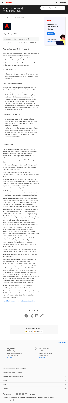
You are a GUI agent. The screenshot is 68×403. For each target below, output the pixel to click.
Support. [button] (5, 380)
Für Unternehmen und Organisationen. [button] (13, 376)
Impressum (22, 397)
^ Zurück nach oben (61, 342)
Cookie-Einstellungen (7, 400)
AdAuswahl (17, 400)
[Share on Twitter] (31, 317)
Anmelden (63, 2)
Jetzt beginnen (42, 357)
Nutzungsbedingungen (49, 397)
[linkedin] (26, 394)
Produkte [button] (5, 388)
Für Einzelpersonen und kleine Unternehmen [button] (14, 368)
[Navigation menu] (2, 2)
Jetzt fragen (9, 357)
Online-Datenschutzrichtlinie (26, 301)
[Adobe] (9, 2)
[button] (56, 2)
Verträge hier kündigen (31, 397)
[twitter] (23, 394)
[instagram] (20, 394)
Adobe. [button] (5, 384)
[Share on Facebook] (26, 317)
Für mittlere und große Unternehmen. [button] (13, 372)
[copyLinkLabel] (42, 317)
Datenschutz (40, 397)
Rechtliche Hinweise (9, 301)
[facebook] (17, 394)
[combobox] (52, 8)
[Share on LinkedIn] (37, 317)
